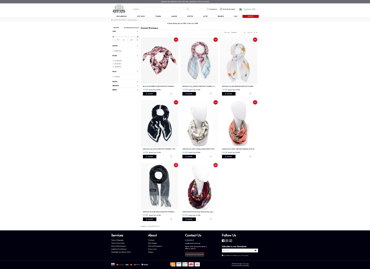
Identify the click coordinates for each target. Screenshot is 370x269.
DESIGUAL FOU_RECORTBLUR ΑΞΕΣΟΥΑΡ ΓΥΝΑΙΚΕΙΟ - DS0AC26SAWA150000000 (239, 86)
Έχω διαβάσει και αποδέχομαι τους (236, 255)
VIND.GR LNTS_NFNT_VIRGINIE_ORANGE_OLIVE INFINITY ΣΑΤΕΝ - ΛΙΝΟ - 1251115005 (239, 149)
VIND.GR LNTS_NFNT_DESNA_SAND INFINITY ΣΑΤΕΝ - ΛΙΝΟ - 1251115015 (199, 149)
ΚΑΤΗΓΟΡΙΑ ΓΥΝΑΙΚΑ (120, 20)
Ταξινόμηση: (227, 32)
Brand (114, 90)
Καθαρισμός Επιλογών (132, 27)
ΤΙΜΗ (114, 31)
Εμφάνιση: (250, 32)
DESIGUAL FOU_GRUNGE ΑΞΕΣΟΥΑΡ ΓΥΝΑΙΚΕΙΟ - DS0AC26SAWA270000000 (199, 86)
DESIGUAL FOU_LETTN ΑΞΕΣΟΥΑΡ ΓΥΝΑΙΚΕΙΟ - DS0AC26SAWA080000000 (159, 149)
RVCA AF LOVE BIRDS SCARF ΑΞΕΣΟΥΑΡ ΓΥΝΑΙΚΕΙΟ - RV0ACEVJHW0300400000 (159, 86)
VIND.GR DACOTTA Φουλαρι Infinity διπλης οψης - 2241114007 (199, 212)
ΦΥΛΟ (114, 71)
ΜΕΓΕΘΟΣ (115, 85)
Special (115, 46)
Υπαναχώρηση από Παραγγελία (194, 254)
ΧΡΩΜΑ (114, 81)
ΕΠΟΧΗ (114, 56)
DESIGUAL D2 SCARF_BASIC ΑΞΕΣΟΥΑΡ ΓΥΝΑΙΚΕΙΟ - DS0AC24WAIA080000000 (159, 212)
